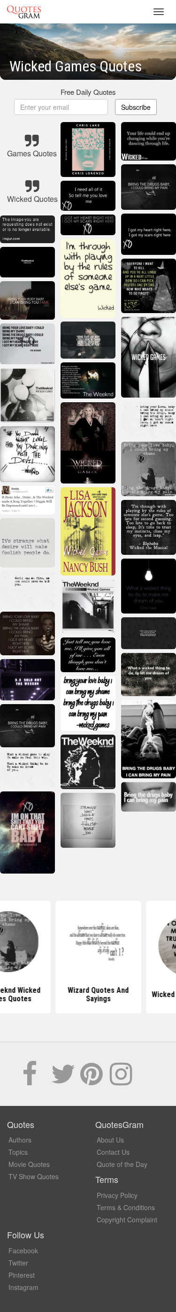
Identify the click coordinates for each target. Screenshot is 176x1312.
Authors (19, 1139)
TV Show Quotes (33, 1176)
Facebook (23, 1250)
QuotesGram (24, 11)
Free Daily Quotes (88, 92)
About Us (110, 1139)
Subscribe (136, 107)
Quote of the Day (122, 1164)
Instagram (23, 1287)
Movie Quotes (29, 1164)
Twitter (18, 1262)
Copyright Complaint (127, 1219)
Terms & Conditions (126, 1207)
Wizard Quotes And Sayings (88, 994)
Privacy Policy (117, 1195)
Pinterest (21, 1275)
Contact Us (113, 1152)
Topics (18, 1152)
